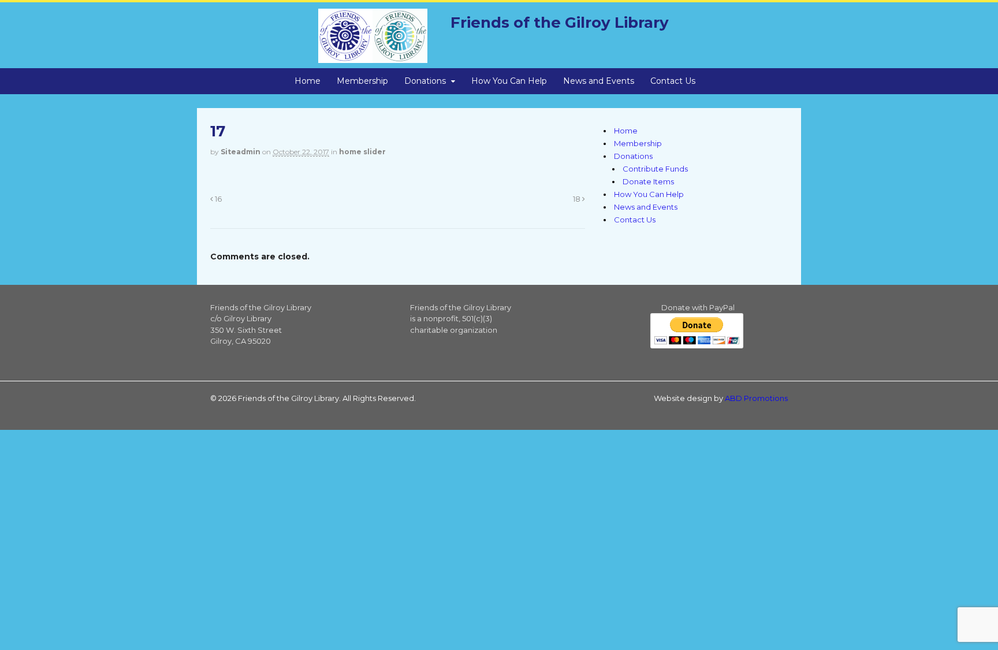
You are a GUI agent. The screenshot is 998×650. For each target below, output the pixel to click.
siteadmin (240, 151)
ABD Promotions (756, 398)
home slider (362, 151)
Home (308, 81)
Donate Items (648, 181)
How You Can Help (509, 81)
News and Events (598, 81)
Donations (425, 81)
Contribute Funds (655, 168)
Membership (362, 81)
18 (577, 199)
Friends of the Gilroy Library (559, 22)
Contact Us (672, 81)
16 (217, 199)
